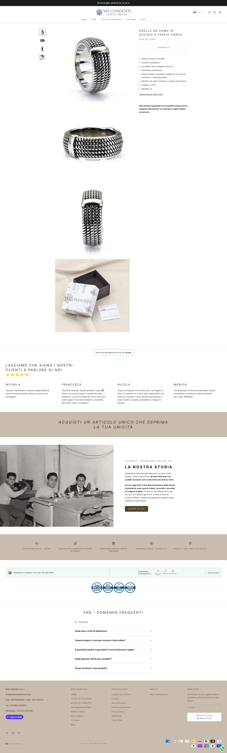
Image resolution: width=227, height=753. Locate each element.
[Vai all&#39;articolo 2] (42, 40)
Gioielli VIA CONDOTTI (81, 703)
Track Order (116, 720)
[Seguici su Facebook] (7, 733)
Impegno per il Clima (120, 694)
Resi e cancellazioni (158, 694)
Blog (143, 19)
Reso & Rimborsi (118, 703)
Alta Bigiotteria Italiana (81, 707)
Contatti (115, 698)
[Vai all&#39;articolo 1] (42, 32)
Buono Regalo (77, 716)
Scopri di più (136, 509)
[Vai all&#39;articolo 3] (42, 49)
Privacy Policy (117, 711)
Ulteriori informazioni (213, 572)
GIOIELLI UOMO (78, 711)
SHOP (93, 19)
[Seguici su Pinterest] (19, 733)
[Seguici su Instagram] (13, 733)
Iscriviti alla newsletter (204, 717)
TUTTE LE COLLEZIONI (111, 19)
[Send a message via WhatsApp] (222, 748)
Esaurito (163, 47)
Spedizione (116, 716)
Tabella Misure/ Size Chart (151, 94)
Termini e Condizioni (120, 707)
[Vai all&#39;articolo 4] (42, 57)
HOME (84, 19)
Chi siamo (131, 19)
